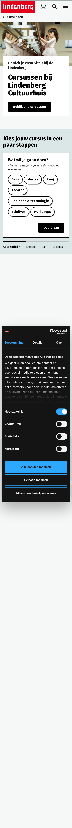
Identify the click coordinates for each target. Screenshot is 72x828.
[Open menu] (65, 6)
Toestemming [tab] (14, 342)
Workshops (42, 212)
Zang (50, 179)
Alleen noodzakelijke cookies (36, 493)
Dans (15, 179)
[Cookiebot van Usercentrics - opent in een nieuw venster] (50, 331)
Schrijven (19, 212)
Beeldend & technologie (30, 201)
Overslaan (51, 228)
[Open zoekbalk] (54, 6)
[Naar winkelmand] (43, 6)
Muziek (32, 179)
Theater (18, 190)
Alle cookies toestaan (36, 467)
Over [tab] (59, 342)
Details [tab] (37, 342)
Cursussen (15, 17)
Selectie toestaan (36, 480)
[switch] (61, 424)
